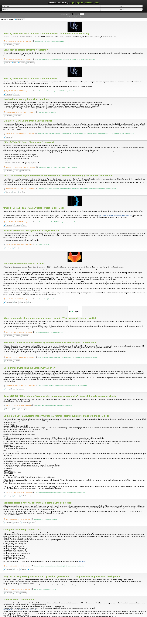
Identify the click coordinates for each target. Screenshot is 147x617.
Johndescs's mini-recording (58, 3)
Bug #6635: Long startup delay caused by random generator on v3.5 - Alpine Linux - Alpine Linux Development (61, 576)
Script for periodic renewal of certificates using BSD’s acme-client (37, 503)
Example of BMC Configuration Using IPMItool (27, 121)
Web (16, 248)
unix (14, 63)
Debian (17, 225)
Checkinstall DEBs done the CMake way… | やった (29, 368)
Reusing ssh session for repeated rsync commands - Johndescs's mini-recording (46, 33)
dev (7, 389)
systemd (22, 63)
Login (72, 3)
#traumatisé (82, 561)
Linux (16, 170)
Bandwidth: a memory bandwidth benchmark (27, 99)
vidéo (24, 225)
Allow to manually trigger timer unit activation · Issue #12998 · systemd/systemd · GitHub (49, 318)
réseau (17, 44)
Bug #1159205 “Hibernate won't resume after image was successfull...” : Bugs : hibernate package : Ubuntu (59, 396)
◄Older (69, 17)
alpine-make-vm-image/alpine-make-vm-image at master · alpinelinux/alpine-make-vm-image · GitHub (56, 416)
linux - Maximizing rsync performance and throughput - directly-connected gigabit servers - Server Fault (57, 175)
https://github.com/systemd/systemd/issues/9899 (19, 610)
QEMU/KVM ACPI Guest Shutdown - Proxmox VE (29, 142)
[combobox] (36, 9)
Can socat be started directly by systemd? (25, 50)
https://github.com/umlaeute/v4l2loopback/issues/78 (115, 216)
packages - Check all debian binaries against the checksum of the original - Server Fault (49, 342)
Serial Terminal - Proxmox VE (18, 599)
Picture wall (89, 3)
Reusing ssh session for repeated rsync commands (30, 78)
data (14, 192)
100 (78, 14)
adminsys (20, 19)
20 (71, 14)
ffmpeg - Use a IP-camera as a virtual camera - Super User (33, 208)
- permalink (19, 41)
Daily (97, 3)
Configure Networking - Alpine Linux (22, 529)
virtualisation (26, 170)
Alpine (33, 522)
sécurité (25, 522)
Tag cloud (79, 3)
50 (74, 14)
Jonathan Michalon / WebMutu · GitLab (23, 263)
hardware (18, 115)
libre (15, 409)
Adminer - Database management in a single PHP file (31, 230)
